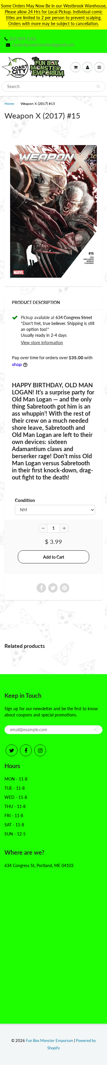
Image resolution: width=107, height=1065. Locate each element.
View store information (42, 342)
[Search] (98, 86)
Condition (25, 500)
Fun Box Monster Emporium (49, 1040)
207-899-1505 (23, 38)
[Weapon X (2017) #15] (53, 211)
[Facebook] (26, 750)
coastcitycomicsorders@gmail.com (43, 44)
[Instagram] (40, 750)
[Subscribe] (95, 729)
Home (9, 103)
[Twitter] (12, 750)
